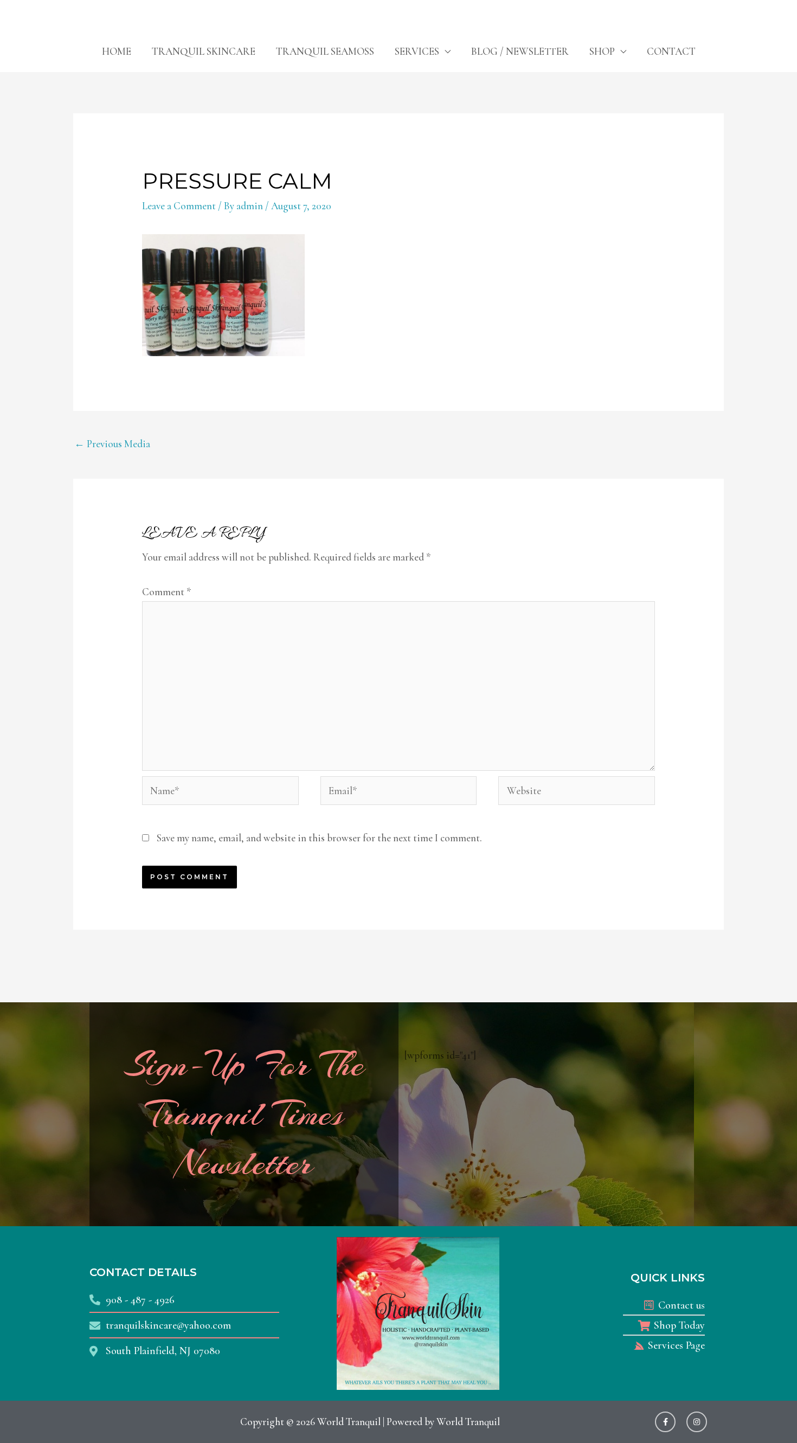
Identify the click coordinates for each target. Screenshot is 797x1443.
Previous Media (112, 443)
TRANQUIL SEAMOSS (325, 51)
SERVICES (417, 51)
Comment (166, 591)
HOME (116, 51)
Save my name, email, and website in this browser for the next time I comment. (319, 838)
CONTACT (671, 51)
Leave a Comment (179, 205)
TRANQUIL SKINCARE (203, 51)
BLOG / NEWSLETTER (520, 51)
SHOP (602, 51)
